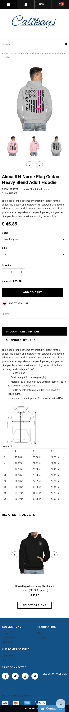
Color (5, 232)
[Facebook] (5, 676)
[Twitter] (15, 676)
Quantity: (6, 265)
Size (4, 248)
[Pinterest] (34, 676)
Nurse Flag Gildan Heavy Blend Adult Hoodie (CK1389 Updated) (34, 588)
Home (5, 53)
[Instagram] (25, 676)
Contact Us (53, 708)
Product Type (10, 189)
